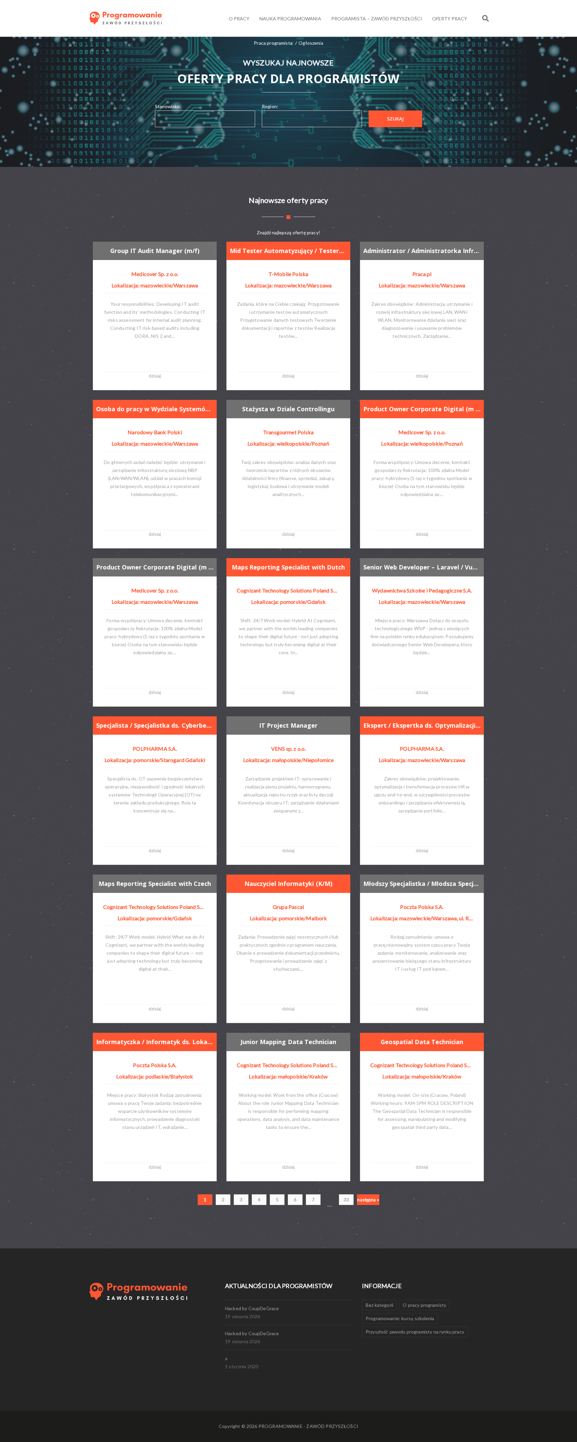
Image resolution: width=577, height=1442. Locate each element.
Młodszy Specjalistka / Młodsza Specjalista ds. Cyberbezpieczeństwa (421, 884)
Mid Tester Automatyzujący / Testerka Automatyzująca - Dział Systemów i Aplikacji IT (288, 251)
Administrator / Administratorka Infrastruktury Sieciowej (421, 251)
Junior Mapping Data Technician (288, 1042)
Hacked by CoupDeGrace (252, 1308)
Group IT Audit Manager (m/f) (155, 251)
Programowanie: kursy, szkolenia (400, 1318)
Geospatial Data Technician (422, 1042)
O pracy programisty (424, 1305)
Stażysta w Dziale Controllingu (288, 409)
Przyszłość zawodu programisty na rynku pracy (415, 1332)
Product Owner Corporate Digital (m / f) (421, 409)
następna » (368, 1199)
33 (346, 1199)
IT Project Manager (288, 725)
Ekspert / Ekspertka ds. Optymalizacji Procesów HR (421, 725)
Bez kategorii (379, 1305)
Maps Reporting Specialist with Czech (155, 884)
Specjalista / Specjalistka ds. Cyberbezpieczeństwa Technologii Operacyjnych (154, 725)
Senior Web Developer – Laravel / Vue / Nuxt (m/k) (421, 567)
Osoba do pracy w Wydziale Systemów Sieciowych (154, 409)
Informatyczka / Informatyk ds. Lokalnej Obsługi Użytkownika (154, 1042)
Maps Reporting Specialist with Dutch (288, 567)
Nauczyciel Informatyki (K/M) (288, 884)
